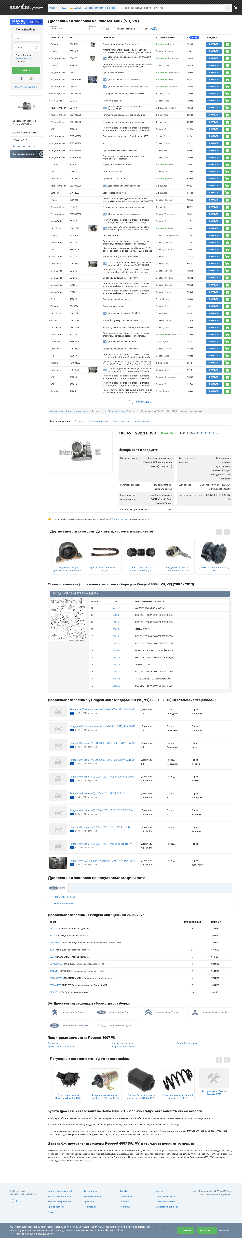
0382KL (116, 636)
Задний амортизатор (123, 1043)
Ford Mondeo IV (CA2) (64, 897)
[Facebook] (21, 79)
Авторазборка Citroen (167, 1012)
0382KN (116, 643)
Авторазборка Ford (119, 1012)
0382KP (116, 671)
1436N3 (116, 650)
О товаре (79, 421)
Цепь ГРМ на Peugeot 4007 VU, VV (105, 569)
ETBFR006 (74, 249)
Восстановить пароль (26, 87)
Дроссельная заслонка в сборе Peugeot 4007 (85, 942)
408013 (73, 129)
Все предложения (60, 421)
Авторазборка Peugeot (74, 1012)
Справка (124, 1201)
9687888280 (75, 93)
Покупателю (90, 1207)
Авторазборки (141, 421)
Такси (145, 29)
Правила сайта (23, 58)
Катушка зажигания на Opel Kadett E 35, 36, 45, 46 (105, 1096)
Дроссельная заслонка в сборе (77, 971)
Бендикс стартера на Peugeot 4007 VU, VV (177, 569)
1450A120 (74, 341)
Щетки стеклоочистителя (61, 1046)
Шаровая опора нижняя (124, 1046)
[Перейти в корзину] (238, 8)
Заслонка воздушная (69, 928)
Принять (186, 1230)
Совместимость (121, 421)
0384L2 (116, 657)
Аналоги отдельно (126, 29)
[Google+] (31, 79)
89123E (73, 101)
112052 (73, 164)
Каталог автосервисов (60, 1196)
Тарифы (124, 1191)
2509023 (74, 51)
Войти (26, 71)
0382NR (116, 622)
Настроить (225, 1230)
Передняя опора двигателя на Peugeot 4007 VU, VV (68, 569)
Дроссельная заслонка (69, 935)
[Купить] (227, 44)
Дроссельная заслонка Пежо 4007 (77, 964)
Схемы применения (98, 421)
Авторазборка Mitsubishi (216, 1012)
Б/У (107, 29)
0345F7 (73, 58)
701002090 (75, 363)
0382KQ (116, 686)
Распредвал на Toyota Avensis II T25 (214, 1093)
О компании (126, 1196)
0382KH (116, 615)
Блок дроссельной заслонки (70, 950)
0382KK (116, 629)
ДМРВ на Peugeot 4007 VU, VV (214, 569)
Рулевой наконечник (187, 1043)
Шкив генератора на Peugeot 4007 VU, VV (141, 569)
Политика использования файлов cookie (32, 1233)
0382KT (116, 664)
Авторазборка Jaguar (120, 1025)
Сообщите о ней (119, 519)
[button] (81, 28)
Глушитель (53, 1043)
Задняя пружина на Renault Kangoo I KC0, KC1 (178, 1096)
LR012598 (74, 178)
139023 (73, 65)
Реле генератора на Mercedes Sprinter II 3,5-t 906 (68, 1097)
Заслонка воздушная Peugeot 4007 (78, 985)
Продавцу (89, 1201)
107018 (73, 299)
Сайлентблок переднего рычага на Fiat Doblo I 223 (141, 1096)
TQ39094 (74, 44)
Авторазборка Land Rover (75, 1025)
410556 (116, 678)
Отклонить (206, 1230)
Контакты (125, 1207)
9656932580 (75, 79)
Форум (159, 1191)
